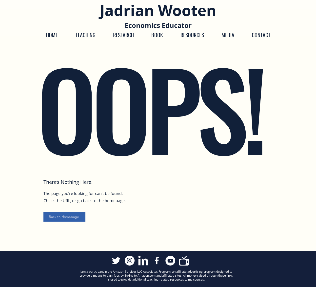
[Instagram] (130, 261)
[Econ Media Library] (184, 261)
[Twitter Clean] (116, 261)
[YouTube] (170, 261)
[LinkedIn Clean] (143, 261)
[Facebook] (157, 261)
